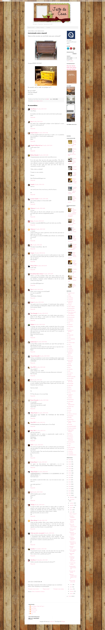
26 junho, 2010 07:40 (40, 324)
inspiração (70, 385)
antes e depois (36, 100)
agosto (71, 507)
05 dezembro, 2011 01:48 (41, 560)
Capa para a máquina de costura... (72, 543)
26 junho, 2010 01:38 (38, 302)
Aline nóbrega (34, 520)
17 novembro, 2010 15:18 (40, 548)
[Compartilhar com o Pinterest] (57, 99)
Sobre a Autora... (40, 27)
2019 (69, 475)
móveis (41, 100)
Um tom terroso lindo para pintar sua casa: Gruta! (71, 67)
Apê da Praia (71, 310)
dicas (69, 367)
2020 (69, 473)
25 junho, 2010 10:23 (41, 108)
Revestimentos (71, 441)
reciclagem (70, 436)
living (69, 392)
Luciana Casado (34, 198)
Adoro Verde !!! (72, 513)
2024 (69, 464)
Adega (69, 296)
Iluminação (70, 383)
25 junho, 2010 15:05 (39, 221)
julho (71, 509)
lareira (69, 387)
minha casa (71, 406)
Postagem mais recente (33, 589)
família (69, 374)
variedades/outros (72, 454)
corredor (70, 346)
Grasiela (32, 184)
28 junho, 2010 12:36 (39, 504)
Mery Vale (33, 430)
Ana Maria (33, 608)
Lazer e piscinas (71, 390)
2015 (69, 484)
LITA (32, 444)
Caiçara (33, 253)
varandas (70, 451)
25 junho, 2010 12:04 (47, 145)
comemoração (71, 342)
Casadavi (33, 548)
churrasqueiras (71, 338)
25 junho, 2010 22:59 (42, 265)
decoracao (70, 356)
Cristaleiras (70, 350)
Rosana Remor (34, 462)
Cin (31, 379)
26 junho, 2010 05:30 (43, 313)
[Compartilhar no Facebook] (56, 99)
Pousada (70, 424)
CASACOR (70, 335)
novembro (72, 499)
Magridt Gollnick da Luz (36, 145)
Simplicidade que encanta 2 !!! (72, 568)
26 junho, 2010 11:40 (40, 367)
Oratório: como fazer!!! (74, 174)
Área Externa (71, 315)
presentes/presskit (72, 426)
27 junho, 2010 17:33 (40, 430)
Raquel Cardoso (34, 132)
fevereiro (72, 591)
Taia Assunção (34, 313)
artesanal (70, 324)
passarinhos (70, 419)
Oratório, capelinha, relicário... (72, 538)
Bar (69, 333)
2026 (69, 459)
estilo (69, 371)
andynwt (52, 621)
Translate (71, 60)
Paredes (70, 417)
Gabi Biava (33, 560)
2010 (69, 495)
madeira (70, 397)
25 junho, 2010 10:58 (43, 132)
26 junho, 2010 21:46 (43, 400)
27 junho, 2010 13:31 (40, 422)
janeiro (71, 593)
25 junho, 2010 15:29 (40, 229)
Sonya (32, 302)
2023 (69, 466)
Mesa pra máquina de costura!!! (72, 534)
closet (69, 340)
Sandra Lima (34, 341)
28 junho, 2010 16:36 (49, 533)
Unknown (33, 208)
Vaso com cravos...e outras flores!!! (73, 525)
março (71, 589)
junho (71, 512)
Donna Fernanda (34, 400)
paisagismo (70, 415)
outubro (72, 503)
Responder (33, 117)
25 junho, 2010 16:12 (37, 244)
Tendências (70, 449)
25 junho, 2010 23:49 (38, 289)
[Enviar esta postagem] (51, 99)
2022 (69, 468)
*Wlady (32, 504)
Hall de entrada (71, 376)
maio (71, 584)
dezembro (72, 497)
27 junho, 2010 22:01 (38, 444)
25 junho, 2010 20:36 (40, 253)
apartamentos (71, 308)
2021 (69, 470)
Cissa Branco (33, 108)
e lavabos (70, 369)
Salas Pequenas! (74, 286)
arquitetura (70, 320)
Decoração (70, 358)
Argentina (70, 319)
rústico (69, 443)
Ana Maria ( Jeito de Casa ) (37, 606)
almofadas (70, 298)
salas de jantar (71, 447)
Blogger (63, 621)
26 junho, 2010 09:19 (44, 356)
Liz (31, 492)
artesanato (70, 326)
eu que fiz (70, 373)
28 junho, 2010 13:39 (42, 520)
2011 (69, 493)
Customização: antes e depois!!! (72, 521)
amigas (69, 304)
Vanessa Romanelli (35, 356)
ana (32, 613)
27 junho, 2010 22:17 (42, 462)
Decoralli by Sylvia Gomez (37, 273)
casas (69, 337)
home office (70, 378)
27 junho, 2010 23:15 (43, 471)
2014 (69, 486)
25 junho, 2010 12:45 (43, 155)
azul (69, 328)
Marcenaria (71, 399)
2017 (69, 479)
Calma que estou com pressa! (37, 533)
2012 (69, 491)
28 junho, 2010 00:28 (37, 492)
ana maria (33, 611)
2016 (69, 482)
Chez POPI (33, 367)
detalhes (70, 365)
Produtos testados (72, 428)
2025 (69, 461)
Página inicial (31, 27)
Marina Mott (34, 265)
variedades (70, 453)
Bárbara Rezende (34, 155)
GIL (31, 244)
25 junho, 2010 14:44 (43, 198)
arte (69, 322)
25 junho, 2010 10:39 (37, 121)
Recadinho (70, 435)
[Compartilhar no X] (55, 99)
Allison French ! (34, 412)
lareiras (69, 389)
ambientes (70, 299)
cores (69, 344)
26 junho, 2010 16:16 (37, 379)
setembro (72, 505)
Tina (32, 289)
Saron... (32, 221)
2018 (69, 477)
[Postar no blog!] (54, 99)
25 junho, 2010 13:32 (39, 184)
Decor (69, 355)
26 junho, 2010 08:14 (42, 341)
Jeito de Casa (34, 610)
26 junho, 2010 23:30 (43, 412)
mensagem (70, 401)
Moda (69, 408)
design (69, 363)
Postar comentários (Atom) (38, 591)
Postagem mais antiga (58, 589)
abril (71, 586)
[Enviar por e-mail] (53, 99)
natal (69, 412)
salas (69, 445)
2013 (69, 488)
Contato (48, 27)
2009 (69, 596)
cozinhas (70, 348)
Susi (31, 121)
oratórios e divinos (72, 413)
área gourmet (71, 317)
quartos (70, 433)
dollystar (32, 324)
